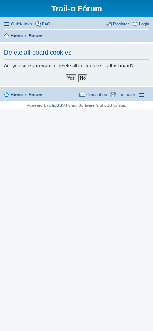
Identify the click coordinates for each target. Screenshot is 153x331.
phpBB (55, 105)
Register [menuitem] (121, 24)
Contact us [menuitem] (96, 94)
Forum (35, 94)
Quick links (21, 24)
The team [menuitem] (126, 94)
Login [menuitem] (144, 24)
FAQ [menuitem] (46, 24)
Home (17, 94)
